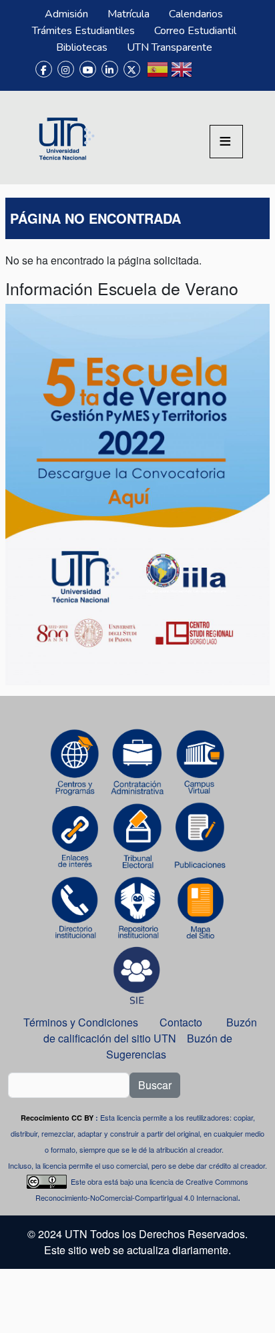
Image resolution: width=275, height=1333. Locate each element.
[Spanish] (157, 75)
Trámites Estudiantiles (83, 30)
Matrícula (128, 14)
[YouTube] (87, 69)
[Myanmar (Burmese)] (205, 75)
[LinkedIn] (109, 69)
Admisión (66, 14)
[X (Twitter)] (131, 69)
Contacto (181, 1022)
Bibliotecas (81, 47)
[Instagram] (65, 69)
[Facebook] (43, 69)
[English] (181, 75)
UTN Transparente (169, 47)
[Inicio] (64, 137)
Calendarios (196, 14)
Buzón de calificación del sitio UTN (150, 1030)
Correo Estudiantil (195, 30)
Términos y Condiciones (80, 1022)
